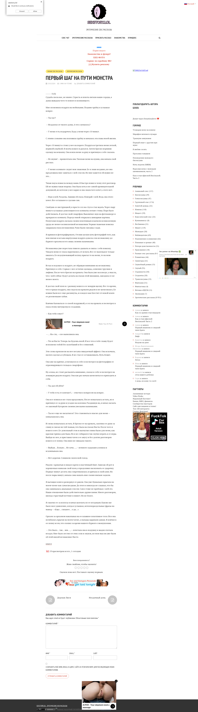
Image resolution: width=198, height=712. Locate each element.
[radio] (75, 568)
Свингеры (139, 261)
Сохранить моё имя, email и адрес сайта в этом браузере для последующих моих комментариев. (80, 668)
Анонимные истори (141, 393)
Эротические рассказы (82, 37)
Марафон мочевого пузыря (145, 134)
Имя (48, 653)
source (49, 543)
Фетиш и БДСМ (141, 290)
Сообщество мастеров (142, 403)
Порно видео (99, 50)
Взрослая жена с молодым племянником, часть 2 (144, 170)
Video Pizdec (138, 396)
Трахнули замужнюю (142, 138)
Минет (138, 228)
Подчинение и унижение (146, 239)
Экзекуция (139, 293)
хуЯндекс (132, 37)
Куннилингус (141, 220)
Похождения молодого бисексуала (143, 159)
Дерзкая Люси (64, 597)
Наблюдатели (141, 235)
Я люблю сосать (140, 149)
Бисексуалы (140, 195)
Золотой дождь (142, 206)
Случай (138, 268)
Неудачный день (97, 597)
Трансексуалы (141, 279)
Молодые (139, 231)
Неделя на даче (142, 342)
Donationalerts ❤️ (151, 118)
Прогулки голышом (141, 153)
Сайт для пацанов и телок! (144, 406)
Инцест (138, 213)
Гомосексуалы (141, 198)
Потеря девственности (145, 246)
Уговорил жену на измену (144, 130)
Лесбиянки (139, 224)
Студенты (139, 275)
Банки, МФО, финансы (143, 401)
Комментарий (52, 623)
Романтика (140, 257)
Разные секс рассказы (55, 71)
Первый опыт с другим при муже (145, 143)
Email (72, 653)
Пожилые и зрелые (143, 242)
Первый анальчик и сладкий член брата (147, 328)
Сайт (95, 653)
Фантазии (139, 283)
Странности (140, 272)
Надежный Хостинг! (142, 398)
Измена (138, 209)
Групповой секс (142, 202)
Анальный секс (141, 191)
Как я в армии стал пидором (147, 312)
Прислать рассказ (103, 37)
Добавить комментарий (86, 83)
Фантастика (140, 286)
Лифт (137, 336)
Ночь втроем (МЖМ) (142, 164)
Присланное (140, 250)
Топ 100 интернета (141, 408)
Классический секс (143, 217)
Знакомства (119, 37)
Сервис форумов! (140, 411)
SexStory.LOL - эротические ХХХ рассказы (52, 706)
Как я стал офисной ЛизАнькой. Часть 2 (147, 176)
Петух (137, 360)
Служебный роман (143, 264)
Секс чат (65, 37)
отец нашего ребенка (144, 374)
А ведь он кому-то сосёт (145, 381)
